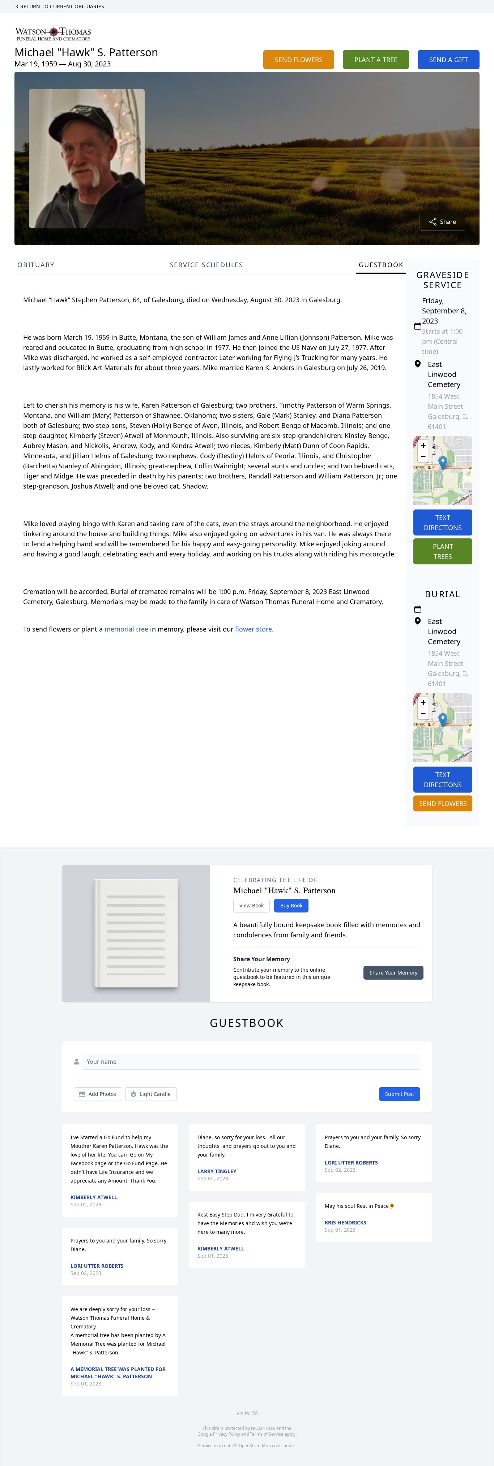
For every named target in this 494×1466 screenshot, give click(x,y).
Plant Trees (443, 551)
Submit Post (399, 1093)
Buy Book (291, 905)
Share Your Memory (393, 972)
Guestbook (381, 264)
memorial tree (126, 629)
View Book (251, 905)
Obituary (35, 264)
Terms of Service (267, 1434)
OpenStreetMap (255, 1446)
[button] (442, 463)
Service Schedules (207, 264)
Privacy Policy (226, 1434)
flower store (253, 629)
